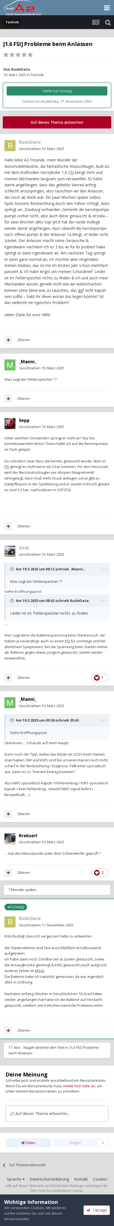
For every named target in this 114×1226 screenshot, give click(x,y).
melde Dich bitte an (79, 1085)
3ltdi (74, 720)
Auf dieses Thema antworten (57, 122)
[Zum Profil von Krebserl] (9, 838)
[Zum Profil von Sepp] (9, 423)
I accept (98, 1210)
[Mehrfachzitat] (8, 340)
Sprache (14, 1179)
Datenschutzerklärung (49, 1179)
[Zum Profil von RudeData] (9, 145)
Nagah (29, 1047)
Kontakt (81, 1179)
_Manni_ (77, 568)
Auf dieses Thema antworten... (42, 1113)
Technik (37, 74)
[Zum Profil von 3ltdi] (9, 551)
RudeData (20, 69)
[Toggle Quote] (12, 569)
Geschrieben (41, 148)
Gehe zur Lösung (57, 90)
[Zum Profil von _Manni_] (9, 364)
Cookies (100, 1179)
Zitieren (23, 339)
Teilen (29, 1142)
